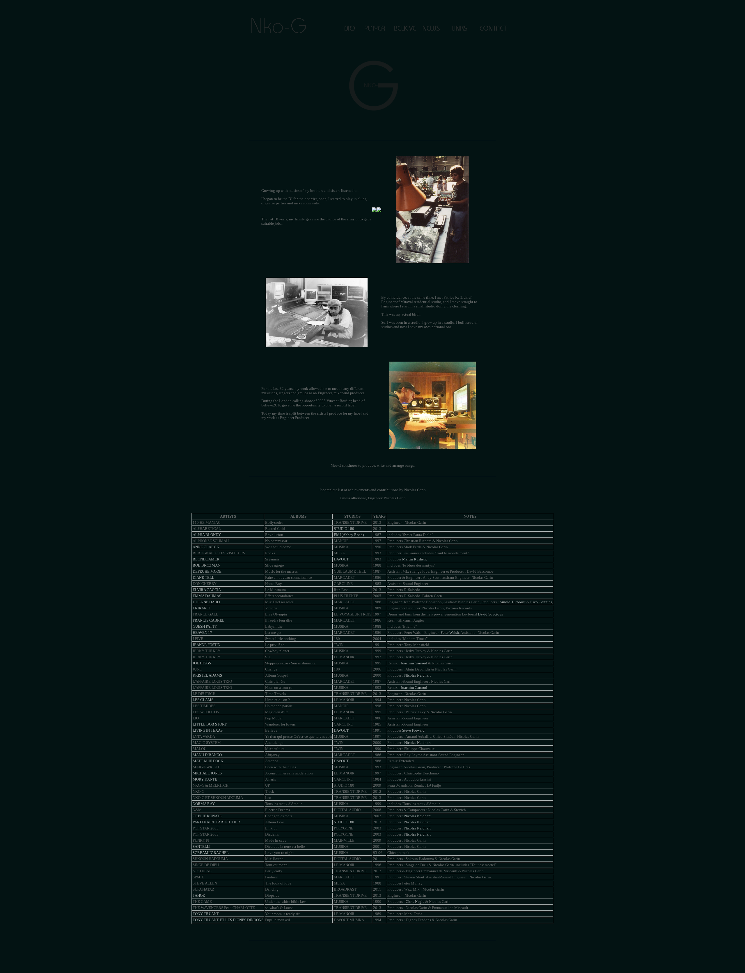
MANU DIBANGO (207, 755)
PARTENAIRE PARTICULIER (216, 822)
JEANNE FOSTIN (206, 645)
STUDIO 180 (344, 529)
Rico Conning (541, 602)
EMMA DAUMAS (207, 596)
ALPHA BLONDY (207, 535)
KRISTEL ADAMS (207, 675)
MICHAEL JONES (207, 773)
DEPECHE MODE (207, 571)
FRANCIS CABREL (208, 620)
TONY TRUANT (206, 914)
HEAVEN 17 (202, 633)
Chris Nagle (415, 902)
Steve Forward (413, 730)
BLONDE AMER (206, 559)
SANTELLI (201, 847)
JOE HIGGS (202, 663)
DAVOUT (341, 559)
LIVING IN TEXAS (208, 730)
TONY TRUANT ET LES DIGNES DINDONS (228, 920)
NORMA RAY (204, 804)
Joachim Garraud (414, 663)
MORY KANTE (205, 779)
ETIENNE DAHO (206, 602)
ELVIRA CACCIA (207, 590)
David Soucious (490, 614)
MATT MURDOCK (208, 761)
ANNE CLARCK (206, 547)
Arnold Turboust (512, 602)
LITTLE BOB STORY (210, 724)
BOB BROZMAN (206, 565)
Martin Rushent (414, 559)
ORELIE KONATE (207, 816)
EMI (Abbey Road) (349, 535)
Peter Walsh (450, 633)
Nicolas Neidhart (417, 675)
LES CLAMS (203, 700)
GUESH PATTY (205, 627)
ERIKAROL (202, 608)
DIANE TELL (203, 578)
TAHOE (199, 896)
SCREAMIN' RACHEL (211, 853)
